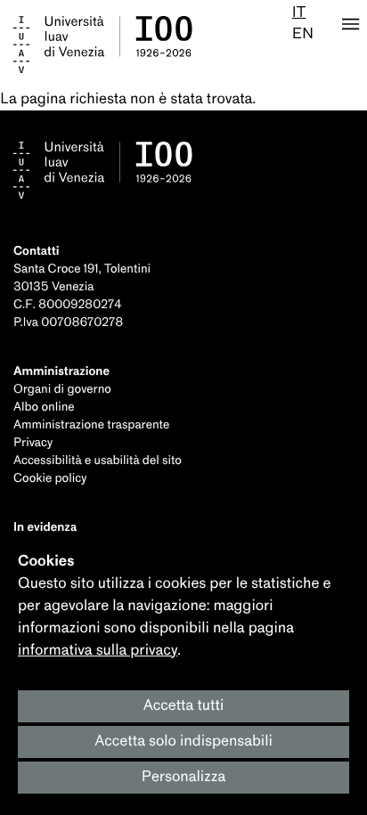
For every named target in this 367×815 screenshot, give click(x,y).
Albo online (44, 407)
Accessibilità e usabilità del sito (97, 461)
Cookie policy (50, 478)
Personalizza (184, 777)
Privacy (33, 443)
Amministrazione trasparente (91, 425)
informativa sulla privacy (97, 650)
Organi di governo (62, 389)
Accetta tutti (183, 705)
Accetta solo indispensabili (183, 741)
